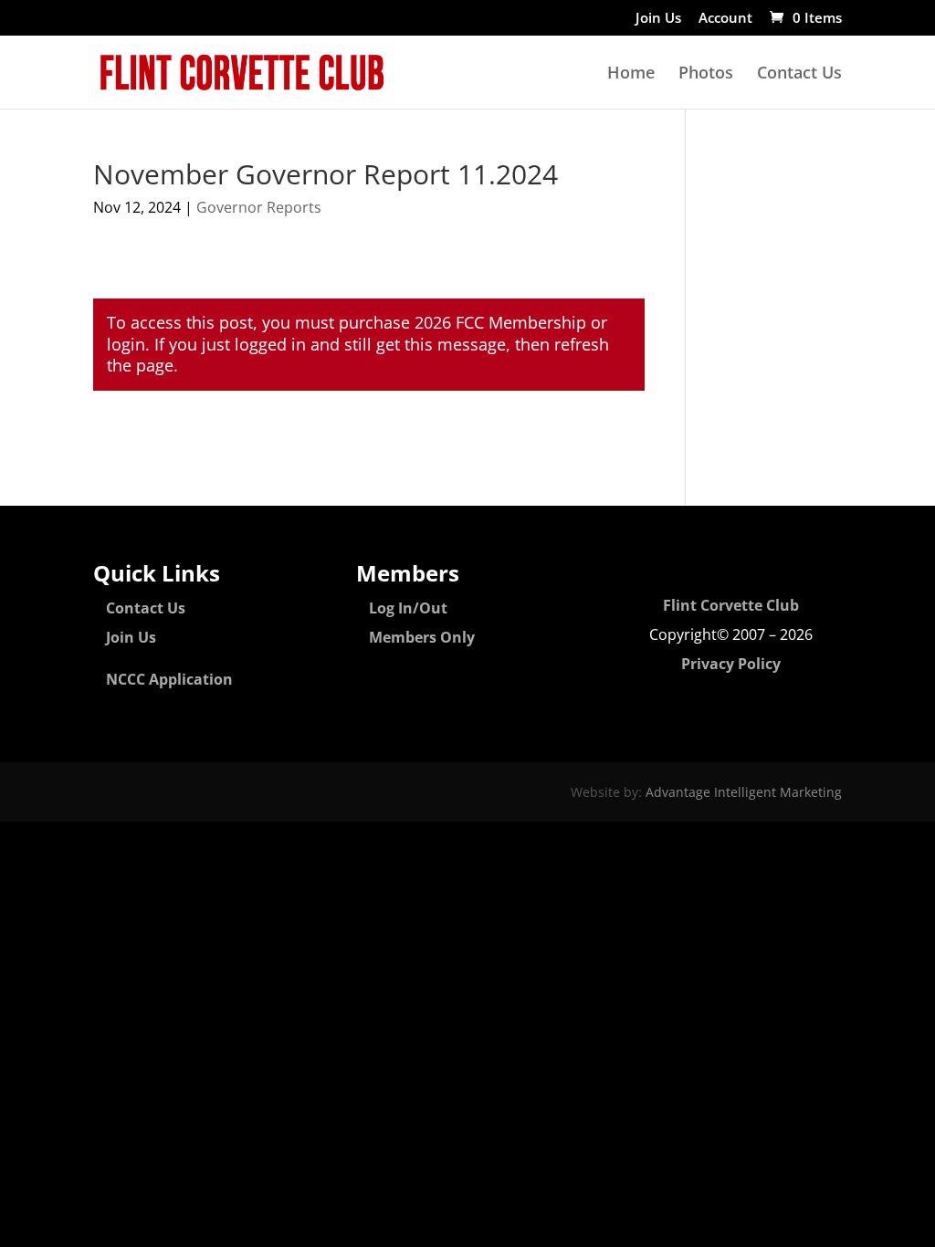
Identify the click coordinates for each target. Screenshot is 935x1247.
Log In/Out (408, 608)
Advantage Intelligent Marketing (744, 792)
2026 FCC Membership (500, 322)
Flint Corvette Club (731, 605)
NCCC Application (169, 679)
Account (725, 18)
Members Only (422, 637)
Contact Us (799, 74)
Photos (705, 74)
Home (631, 74)
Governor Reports (258, 207)
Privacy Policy (731, 664)
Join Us (658, 18)
